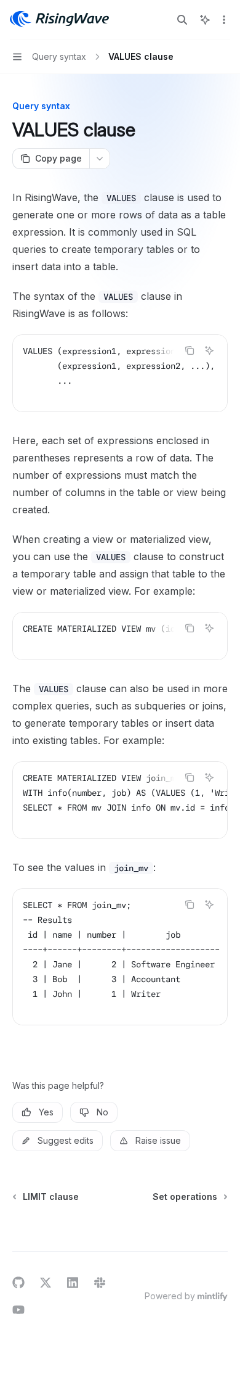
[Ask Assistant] (209, 350)
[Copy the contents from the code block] (190, 350)
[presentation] (120, 373)
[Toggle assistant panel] (204, 19)
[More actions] (224, 19)
